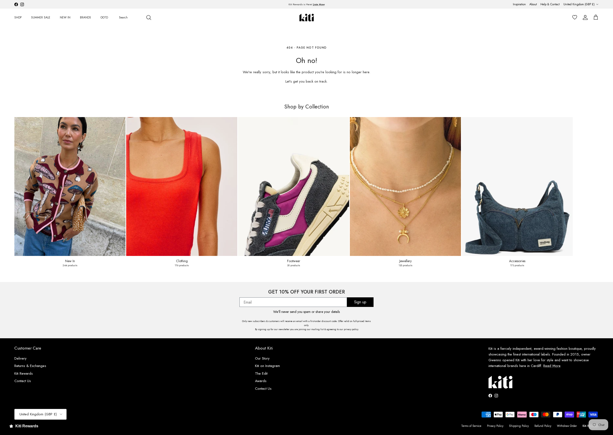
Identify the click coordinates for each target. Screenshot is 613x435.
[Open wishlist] (574, 17)
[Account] (584, 17)
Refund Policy (542, 426)
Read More (552, 365)
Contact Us (22, 381)
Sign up (360, 302)
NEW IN (65, 17)
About (533, 4)
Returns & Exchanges (30, 365)
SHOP (18, 17)
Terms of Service (471, 426)
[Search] (149, 17)
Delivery (20, 358)
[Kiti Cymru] (306, 17)
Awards (261, 381)
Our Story (262, 358)
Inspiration (519, 4)
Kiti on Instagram (267, 365)
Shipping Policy (519, 426)
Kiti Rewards (23, 373)
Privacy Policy (495, 426)
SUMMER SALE (40, 17)
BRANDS (85, 17)
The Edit (261, 373)
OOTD (104, 17)
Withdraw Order (567, 426)
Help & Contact (550, 4)
